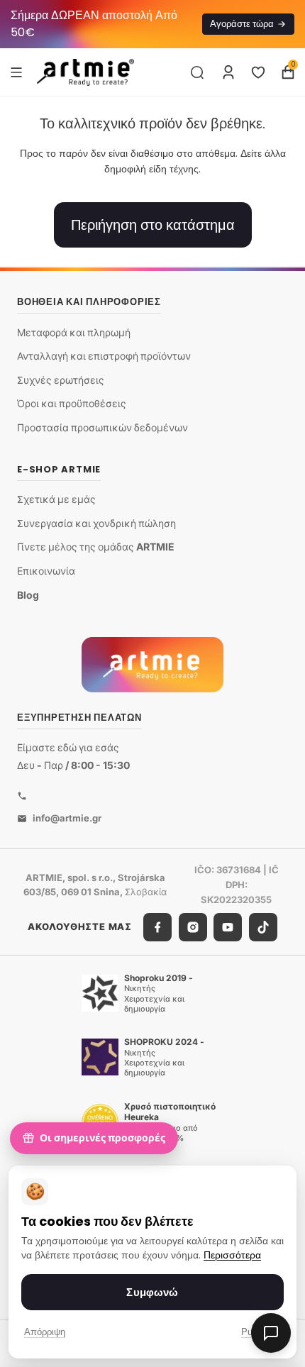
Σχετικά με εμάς (56, 499)
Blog (28, 595)
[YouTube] (228, 927)
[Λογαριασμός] (228, 72)
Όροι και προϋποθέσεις (71, 403)
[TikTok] (263, 927)
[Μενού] (16, 71)
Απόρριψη (44, 1332)
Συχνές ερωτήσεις (60, 380)
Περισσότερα (232, 1255)
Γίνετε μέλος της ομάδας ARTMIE (95, 547)
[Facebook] (157, 927)
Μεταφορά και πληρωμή (74, 332)
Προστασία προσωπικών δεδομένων (102, 427)
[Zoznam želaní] (258, 72)
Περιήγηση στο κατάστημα (153, 225)
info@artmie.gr (67, 818)
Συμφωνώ (152, 1292)
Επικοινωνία (46, 571)
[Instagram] (193, 927)
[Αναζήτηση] (197, 72)
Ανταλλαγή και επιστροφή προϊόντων (104, 356)
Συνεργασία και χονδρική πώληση (96, 523)
